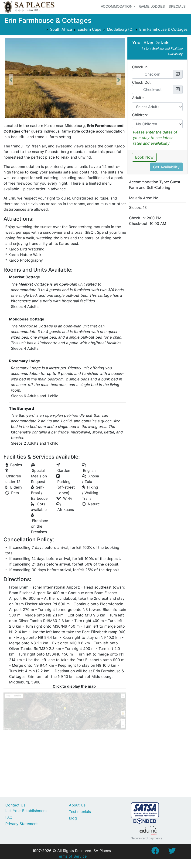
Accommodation (117, 6)
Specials (177, 6)
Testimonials (80, 811)
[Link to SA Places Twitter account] (172, 852)
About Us (77, 805)
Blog (73, 818)
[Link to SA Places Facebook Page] (155, 852)
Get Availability (166, 167)
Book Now (144, 157)
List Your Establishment (26, 810)
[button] (10, 80)
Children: (140, 115)
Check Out (141, 82)
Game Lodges (152, 6)
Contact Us (15, 805)
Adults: (138, 97)
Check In (139, 67)
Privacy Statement (21, 823)
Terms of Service (72, 856)
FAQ (8, 817)
